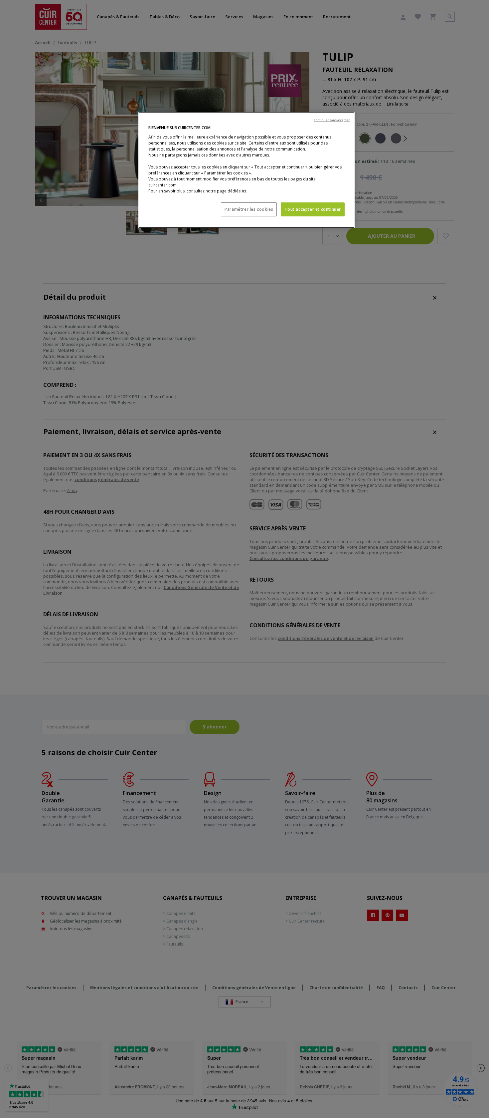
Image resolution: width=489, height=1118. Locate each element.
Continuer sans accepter (332, 120)
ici (244, 191)
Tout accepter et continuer (312, 209)
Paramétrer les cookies (249, 209)
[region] (246, 170)
